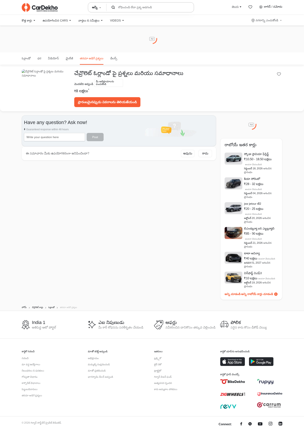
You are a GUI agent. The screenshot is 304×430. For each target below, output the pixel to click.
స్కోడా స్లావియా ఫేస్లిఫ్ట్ (256, 154)
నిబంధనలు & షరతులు (33, 370)
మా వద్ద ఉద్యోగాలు (31, 364)
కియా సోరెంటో (252, 178)
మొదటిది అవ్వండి (83, 84)
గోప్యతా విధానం (29, 376)
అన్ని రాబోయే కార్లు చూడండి (257, 294)
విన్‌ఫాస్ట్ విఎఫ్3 (253, 273)
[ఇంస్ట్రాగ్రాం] (270, 424)
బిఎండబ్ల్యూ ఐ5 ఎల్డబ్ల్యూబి (259, 228)
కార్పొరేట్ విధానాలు (31, 383)
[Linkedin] (280, 424)
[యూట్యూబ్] (260, 424)
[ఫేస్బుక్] (241, 424)
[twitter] (250, 424)
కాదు (205, 153)
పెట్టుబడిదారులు (29, 389)
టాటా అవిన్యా (252, 253)
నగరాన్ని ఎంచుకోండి (267, 20)
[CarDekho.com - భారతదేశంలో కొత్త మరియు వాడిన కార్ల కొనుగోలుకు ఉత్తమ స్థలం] (40, 7)
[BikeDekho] (232, 381)
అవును (187, 153)
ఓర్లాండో (26, 58)
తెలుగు (235, 6)
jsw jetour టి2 (252, 203)
